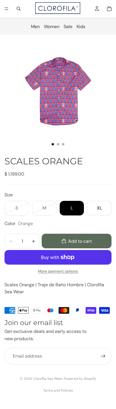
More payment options (58, 271)
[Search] (18, 9)
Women (51, 26)
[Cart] (109, 9)
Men (35, 26)
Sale (68, 26)
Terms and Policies (58, 390)
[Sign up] (103, 356)
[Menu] (6, 8)
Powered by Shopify (80, 378)
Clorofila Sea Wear (48, 378)
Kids (81, 26)
